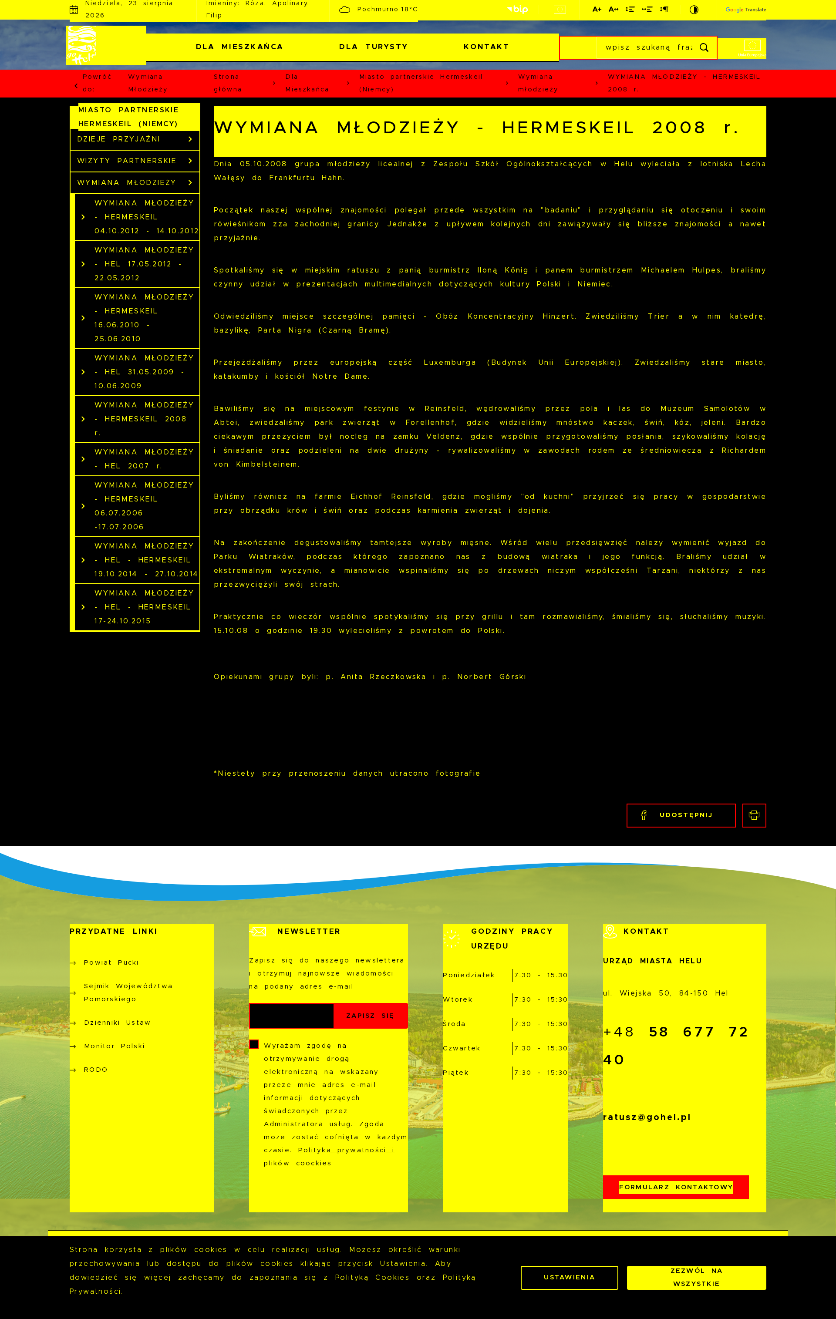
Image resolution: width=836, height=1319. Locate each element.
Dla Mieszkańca (240, 46)
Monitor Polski (114, 1046)
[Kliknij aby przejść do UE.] (560, 9)
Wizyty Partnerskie (127, 161)
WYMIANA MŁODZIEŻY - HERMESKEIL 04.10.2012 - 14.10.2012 (146, 217)
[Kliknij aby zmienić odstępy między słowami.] (648, 10)
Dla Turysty (373, 46)
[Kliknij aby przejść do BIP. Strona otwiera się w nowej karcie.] (517, 9)
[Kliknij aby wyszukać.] (705, 47)
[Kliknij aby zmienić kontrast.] (694, 9)
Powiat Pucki (111, 962)
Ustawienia (569, 1277)
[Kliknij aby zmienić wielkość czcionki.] (597, 10)
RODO (96, 1070)
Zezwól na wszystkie (697, 1277)
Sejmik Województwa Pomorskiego (128, 993)
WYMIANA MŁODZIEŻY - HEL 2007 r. (144, 459)
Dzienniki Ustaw (117, 1023)
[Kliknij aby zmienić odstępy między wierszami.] (631, 10)
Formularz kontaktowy (676, 1187)
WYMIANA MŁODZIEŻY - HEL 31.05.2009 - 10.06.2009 (144, 372)
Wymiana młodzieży (148, 83)
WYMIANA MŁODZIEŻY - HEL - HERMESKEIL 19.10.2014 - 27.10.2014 (146, 560)
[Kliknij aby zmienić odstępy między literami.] (614, 10)
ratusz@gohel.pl (647, 1117)
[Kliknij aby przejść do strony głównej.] (108, 45)
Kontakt (486, 46)
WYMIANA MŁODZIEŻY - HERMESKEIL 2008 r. (144, 419)
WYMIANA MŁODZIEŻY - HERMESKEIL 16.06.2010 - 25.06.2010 (144, 318)
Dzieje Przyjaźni (118, 139)
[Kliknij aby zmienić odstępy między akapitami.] (664, 10)
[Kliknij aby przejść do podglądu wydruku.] (754, 816)
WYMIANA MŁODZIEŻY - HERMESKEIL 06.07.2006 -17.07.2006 (144, 506)
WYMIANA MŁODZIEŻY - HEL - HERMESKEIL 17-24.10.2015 (144, 607)
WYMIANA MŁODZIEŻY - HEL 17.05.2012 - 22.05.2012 (144, 264)
